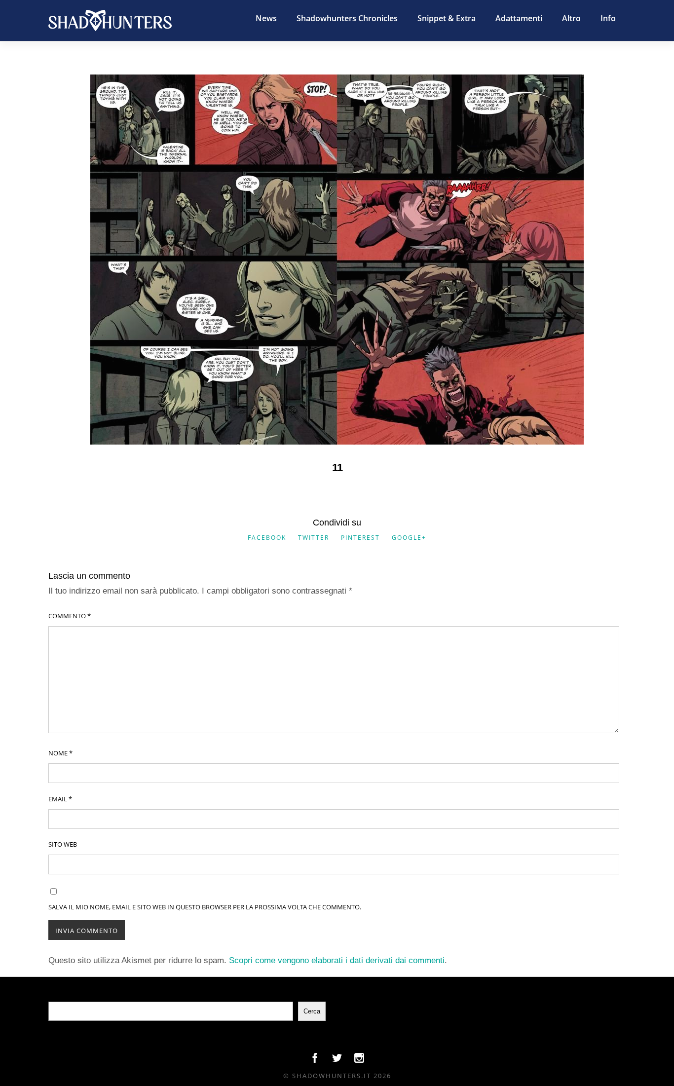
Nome (60, 753)
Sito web (62, 844)
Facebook (267, 537)
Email (60, 798)
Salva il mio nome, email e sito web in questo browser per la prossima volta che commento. (204, 906)
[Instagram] (359, 1060)
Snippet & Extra (446, 18)
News (266, 18)
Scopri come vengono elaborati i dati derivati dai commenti (337, 960)
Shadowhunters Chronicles (347, 18)
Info (608, 18)
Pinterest (360, 537)
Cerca (311, 1011)
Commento (69, 615)
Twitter (313, 537)
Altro (571, 18)
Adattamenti (518, 18)
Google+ (409, 537)
